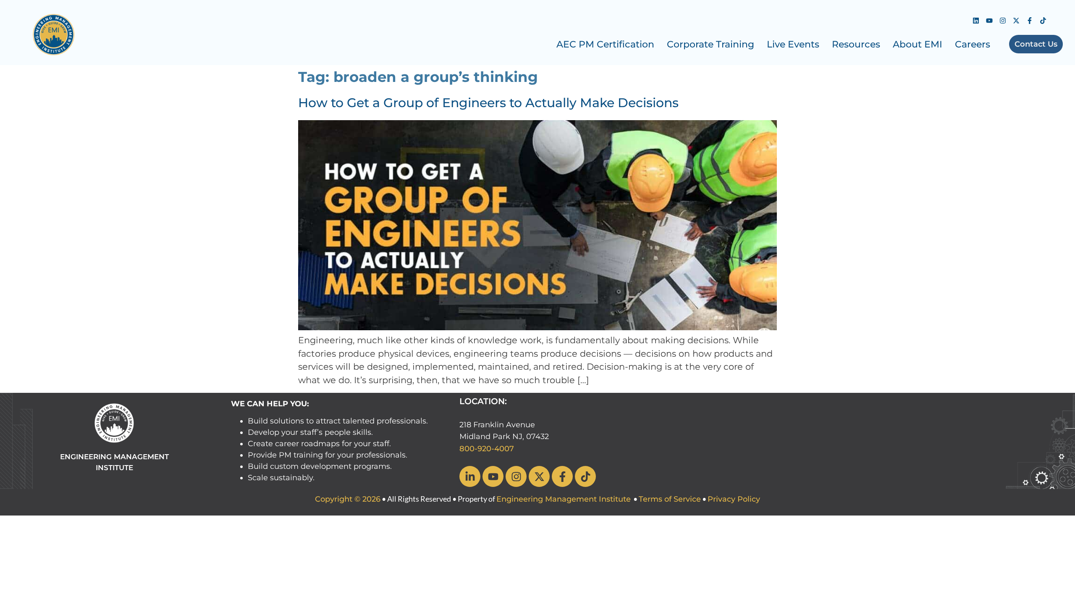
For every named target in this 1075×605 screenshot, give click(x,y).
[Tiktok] (1043, 20)
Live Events (793, 44)
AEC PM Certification (605, 44)
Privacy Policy (734, 499)
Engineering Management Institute (563, 499)
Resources (856, 44)
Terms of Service (670, 499)
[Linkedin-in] (469, 476)
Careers (972, 44)
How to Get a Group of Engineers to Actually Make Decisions (488, 102)
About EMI (917, 44)
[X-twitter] (1016, 20)
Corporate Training (710, 44)
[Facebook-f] (1029, 20)
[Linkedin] (976, 20)
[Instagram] (1002, 20)
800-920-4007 (486, 448)
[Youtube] (989, 20)
